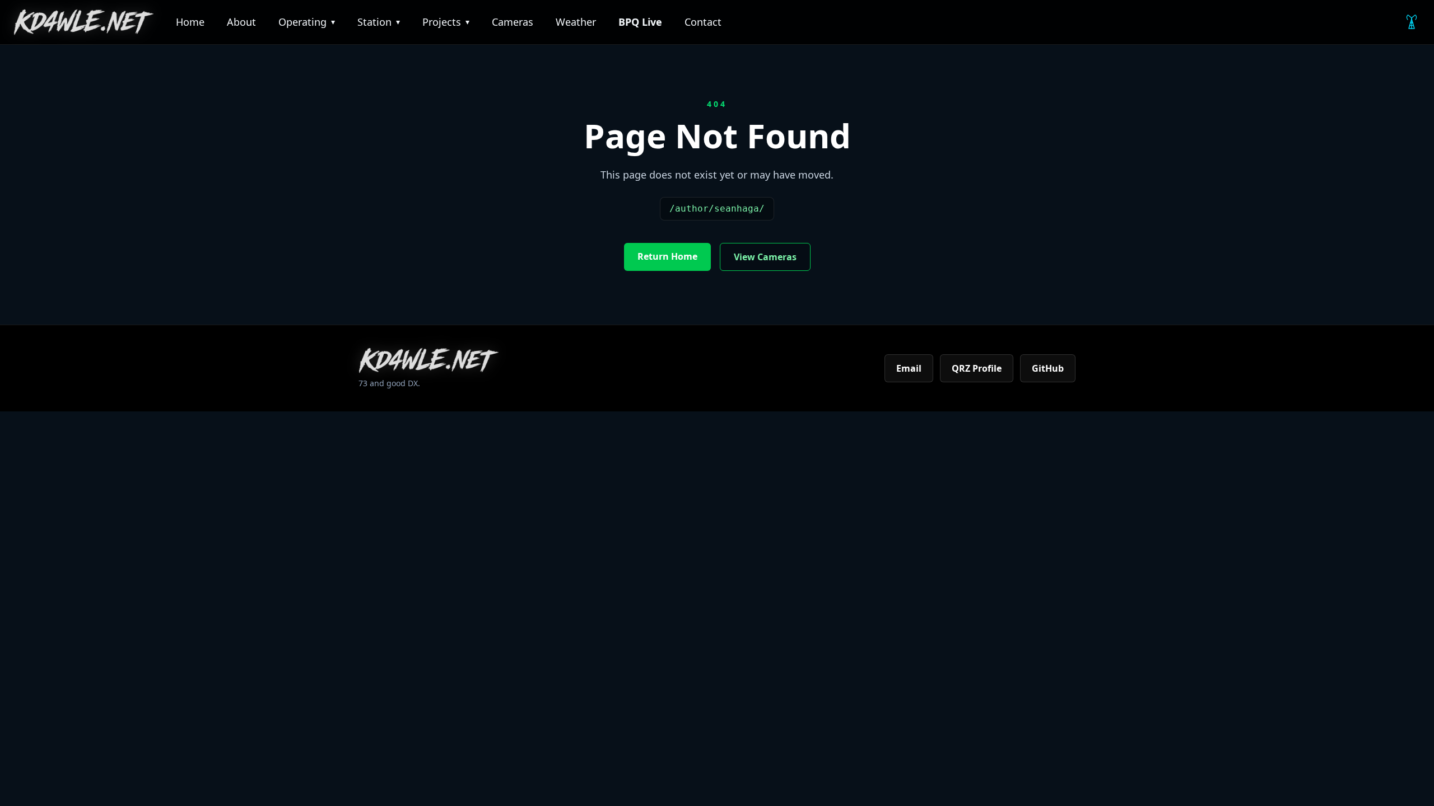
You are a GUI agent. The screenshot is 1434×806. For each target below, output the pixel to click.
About (241, 22)
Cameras (512, 22)
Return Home (667, 256)
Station (378, 22)
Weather (576, 22)
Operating (306, 22)
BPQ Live (640, 22)
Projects (445, 22)
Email (908, 368)
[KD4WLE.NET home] (83, 22)
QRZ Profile (977, 368)
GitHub (1048, 368)
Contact (703, 22)
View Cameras (765, 257)
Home (190, 22)
